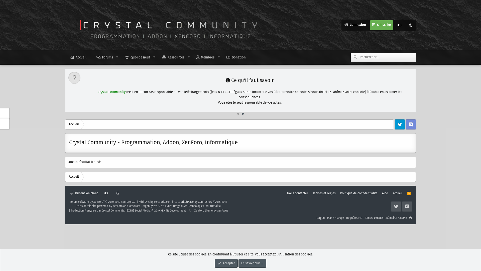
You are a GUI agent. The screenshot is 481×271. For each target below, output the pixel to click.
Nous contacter (297, 193)
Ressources (176, 57)
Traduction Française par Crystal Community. (98, 211)
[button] (117, 57)
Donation (239, 57)
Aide (385, 193)
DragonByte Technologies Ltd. (191, 206)
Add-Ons (144, 202)
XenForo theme (203, 211)
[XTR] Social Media (156, 211)
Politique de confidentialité (359, 193)
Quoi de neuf (140, 57)
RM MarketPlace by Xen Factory (200, 202)
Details (215, 206)
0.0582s (378, 218)
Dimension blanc (86, 193)
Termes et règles (324, 193)
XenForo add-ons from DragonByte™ (135, 206)
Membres (207, 57)
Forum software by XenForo (103, 202)
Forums (107, 57)
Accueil (81, 57)
